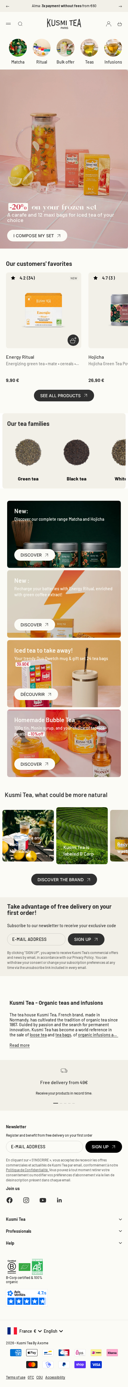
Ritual (41, 61)
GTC (31, 1377)
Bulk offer (65, 61)
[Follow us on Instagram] (26, 1200)
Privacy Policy (83, 957)
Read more (20, 1045)
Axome (42, 1343)
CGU (39, 1377)
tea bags (63, 1034)
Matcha (17, 61)
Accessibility (55, 1377)
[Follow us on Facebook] (9, 1200)
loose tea (38, 1034)
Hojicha (96, 357)
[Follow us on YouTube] (42, 1200)
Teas (89, 61)
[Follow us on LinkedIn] (59, 1200)
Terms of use (15, 1377)
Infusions (113, 61)
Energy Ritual (20, 357)
